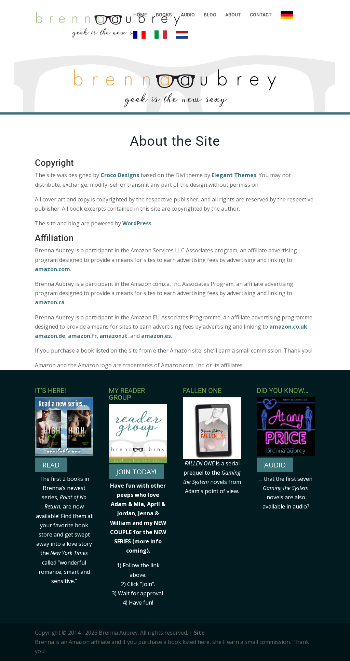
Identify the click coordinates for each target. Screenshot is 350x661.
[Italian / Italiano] (160, 40)
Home (140, 14)
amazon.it (113, 336)
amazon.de (50, 336)
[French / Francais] (139, 40)
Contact (261, 14)
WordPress (136, 223)
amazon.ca (50, 302)
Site (199, 632)
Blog (210, 14)
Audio (188, 14)
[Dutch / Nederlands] (182, 40)
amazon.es (156, 336)
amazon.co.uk (288, 326)
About (233, 14)
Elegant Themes (234, 175)
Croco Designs (119, 175)
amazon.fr (82, 336)
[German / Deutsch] (287, 20)
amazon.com (52, 269)
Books (164, 14)
